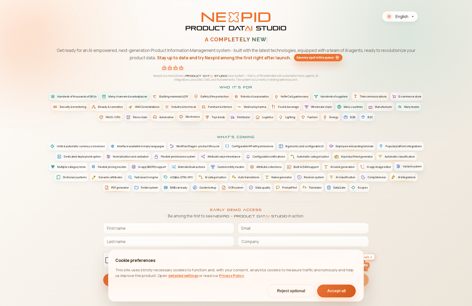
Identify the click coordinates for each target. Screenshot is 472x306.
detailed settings (183, 275)
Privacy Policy (231, 275)
